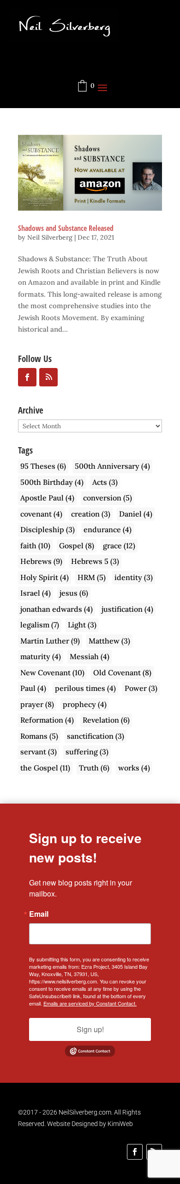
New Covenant (52, 672)
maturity (40, 656)
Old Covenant (122, 672)
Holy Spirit (44, 577)
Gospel (76, 545)
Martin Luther (50, 640)
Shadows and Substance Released (66, 228)
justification (127, 609)
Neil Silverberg (49, 237)
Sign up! (90, 1029)
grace (119, 545)
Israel (35, 593)
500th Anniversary (112, 466)
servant (38, 751)
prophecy (85, 704)
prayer (37, 704)
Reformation (47, 719)
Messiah (89, 656)
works (134, 767)
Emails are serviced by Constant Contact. (90, 1003)
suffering (87, 751)
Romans (39, 736)
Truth (94, 767)
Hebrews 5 (95, 561)
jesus (74, 593)
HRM (92, 577)
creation (90, 513)
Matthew (109, 640)
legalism (39, 624)
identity (133, 577)
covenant (41, 513)
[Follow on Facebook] (135, 1152)
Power (141, 688)
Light (82, 624)
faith (35, 545)
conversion (107, 497)
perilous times (85, 688)
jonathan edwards (56, 609)
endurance (108, 529)
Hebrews (41, 561)
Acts (105, 482)
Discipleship (47, 529)
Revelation (106, 719)
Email (38, 914)
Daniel (135, 513)
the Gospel (45, 767)
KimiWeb (120, 1123)
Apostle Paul (47, 497)
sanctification (95, 736)
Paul (33, 688)
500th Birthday (52, 482)
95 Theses (43, 466)
